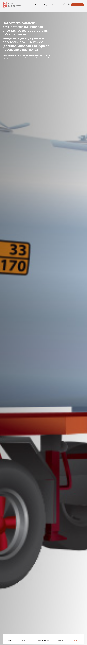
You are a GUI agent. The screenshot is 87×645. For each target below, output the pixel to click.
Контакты (55, 5)
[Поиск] (68, 4)
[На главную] (15, 5)
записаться (76, 640)
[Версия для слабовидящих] (64, 4)
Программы (38, 5)
